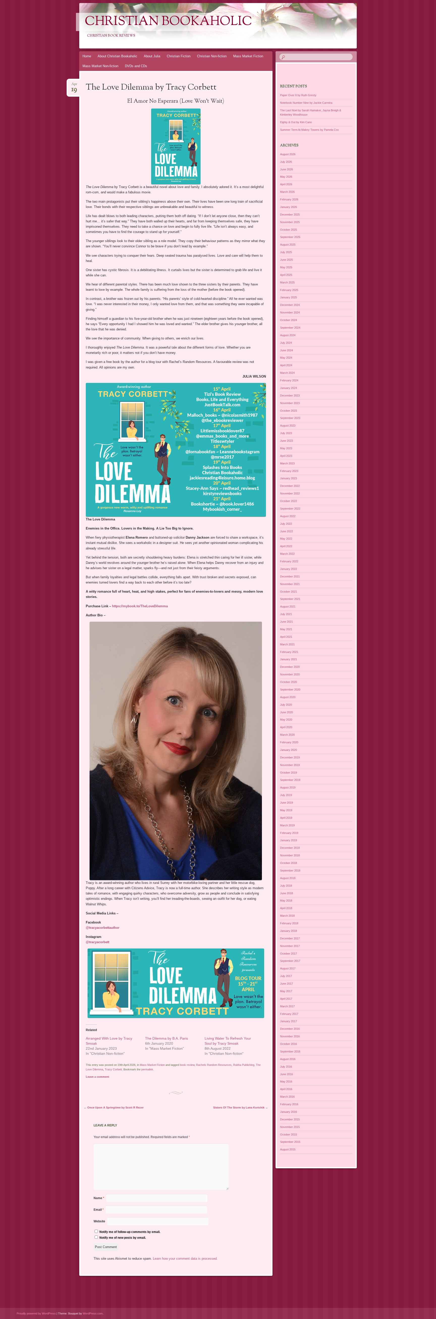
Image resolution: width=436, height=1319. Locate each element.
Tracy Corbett (113, 1069)
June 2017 (286, 983)
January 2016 (288, 1111)
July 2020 (286, 704)
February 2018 (289, 923)
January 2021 (288, 659)
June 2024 (286, 350)
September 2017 (290, 960)
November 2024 (290, 312)
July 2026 (286, 161)
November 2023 (290, 403)
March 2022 (287, 553)
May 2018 (286, 900)
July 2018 (286, 885)
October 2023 (288, 410)
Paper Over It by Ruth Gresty (298, 95)
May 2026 (286, 176)
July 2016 (286, 1066)
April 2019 (286, 817)
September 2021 (290, 598)
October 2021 (288, 591)
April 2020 (286, 727)
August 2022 (287, 516)
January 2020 (288, 749)
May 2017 (286, 991)
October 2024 (288, 320)
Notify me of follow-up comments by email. (129, 1232)
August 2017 (287, 968)
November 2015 (290, 1126)
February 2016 (289, 1104)
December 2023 (290, 395)
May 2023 (286, 448)
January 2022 (288, 568)
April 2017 (286, 998)
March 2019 (287, 825)
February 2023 (289, 470)
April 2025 (286, 274)
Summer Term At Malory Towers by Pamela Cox (309, 129)
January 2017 (288, 1021)
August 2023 (287, 425)
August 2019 (287, 787)
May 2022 (286, 538)
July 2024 (286, 342)
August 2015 (287, 1149)
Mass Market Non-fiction (100, 66)
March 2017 (287, 1006)
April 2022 (286, 546)
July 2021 (286, 614)
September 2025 (290, 237)
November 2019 (290, 765)
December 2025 (290, 214)
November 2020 (290, 674)
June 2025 (286, 259)
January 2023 (288, 478)
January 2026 (288, 206)
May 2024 (286, 357)
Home (87, 56)
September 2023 (290, 417)
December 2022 (290, 485)
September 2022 (290, 508)
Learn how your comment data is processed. (185, 1258)
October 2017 (288, 953)
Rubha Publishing (243, 1064)
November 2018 (290, 855)
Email (99, 1209)
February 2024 (289, 380)
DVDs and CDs (136, 66)
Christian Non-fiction (212, 56)
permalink (147, 1069)
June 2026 (286, 169)
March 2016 (287, 1096)
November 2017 (290, 945)
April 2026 (286, 184)
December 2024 (290, 304)
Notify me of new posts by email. (122, 1237)
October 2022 (288, 501)
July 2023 (286, 433)
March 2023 (287, 463)
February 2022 (289, 561)
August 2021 (287, 606)
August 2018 (287, 878)
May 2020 (286, 719)
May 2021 (286, 629)
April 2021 (286, 636)
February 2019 (289, 832)
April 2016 (286, 1089)
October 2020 (288, 681)
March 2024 (287, 372)
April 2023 (286, 455)
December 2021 (290, 576)
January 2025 (288, 297)
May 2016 (286, 1081)
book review (187, 1064)
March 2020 (287, 734)
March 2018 (287, 915)
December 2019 (290, 757)
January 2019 (288, 840)
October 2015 (288, 1134)
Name (99, 1198)
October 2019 (288, 772)
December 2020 (290, 666)
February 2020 (289, 742)
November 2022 (290, 493)
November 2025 (290, 222)
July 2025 (286, 252)
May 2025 (286, 267)
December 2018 (290, 847)
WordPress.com (93, 1313)
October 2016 (288, 1043)
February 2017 (289, 1013)
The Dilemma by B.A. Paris (166, 1038)
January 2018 (288, 930)
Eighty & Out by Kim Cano (296, 122)
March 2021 (287, 644)
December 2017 (290, 938)
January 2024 (288, 387)
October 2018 (288, 862)
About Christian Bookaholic (117, 56)
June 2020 (286, 712)
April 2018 (286, 908)
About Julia (152, 56)
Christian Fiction (178, 56)
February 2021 (289, 651)
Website (99, 1221)
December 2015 (290, 1119)
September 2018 (290, 870)
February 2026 (289, 199)
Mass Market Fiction (248, 56)
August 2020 (287, 697)
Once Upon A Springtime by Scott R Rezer (114, 1107)
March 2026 (287, 191)
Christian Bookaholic (168, 22)
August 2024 (287, 335)
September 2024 (290, 327)
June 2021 (286, 621)
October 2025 (288, 229)
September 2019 (290, 779)
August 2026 (287, 154)
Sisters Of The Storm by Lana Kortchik (240, 1107)
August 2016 (287, 1059)
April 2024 (286, 365)
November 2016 (290, 1036)
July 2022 (286, 523)
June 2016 (286, 1074)
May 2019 (286, 810)
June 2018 (286, 893)
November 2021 (290, 584)
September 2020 (290, 689)
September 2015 (290, 1141)
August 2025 (287, 244)
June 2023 (286, 440)
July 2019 (286, 795)
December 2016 (290, 1028)
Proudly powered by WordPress (36, 1313)
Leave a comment (97, 1076)
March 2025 (287, 282)
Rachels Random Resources (214, 1064)
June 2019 (286, 802)
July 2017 (286, 976)
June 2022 (286, 531)
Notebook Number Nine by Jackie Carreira (306, 102)
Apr (74, 85)
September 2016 (290, 1051)
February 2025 (289, 290)
